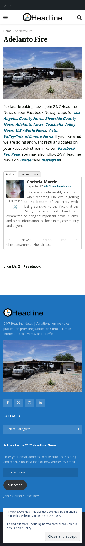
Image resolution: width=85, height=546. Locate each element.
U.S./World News (30, 130)
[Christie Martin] (15, 188)
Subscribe (15, 485)
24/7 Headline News (57, 186)
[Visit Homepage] (42, 17)
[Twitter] (15, 206)
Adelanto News (29, 124)
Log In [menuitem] (6, 5)
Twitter (26, 160)
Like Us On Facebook (22, 266)
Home (7, 31)
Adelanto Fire (23, 31)
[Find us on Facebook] (7, 403)
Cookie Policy (22, 528)
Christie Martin (42, 182)
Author (10, 174)
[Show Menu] (5, 17)
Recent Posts (29, 174)
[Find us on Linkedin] (40, 403)
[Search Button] (79, 17)
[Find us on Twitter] (18, 403)
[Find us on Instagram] (29, 403)
